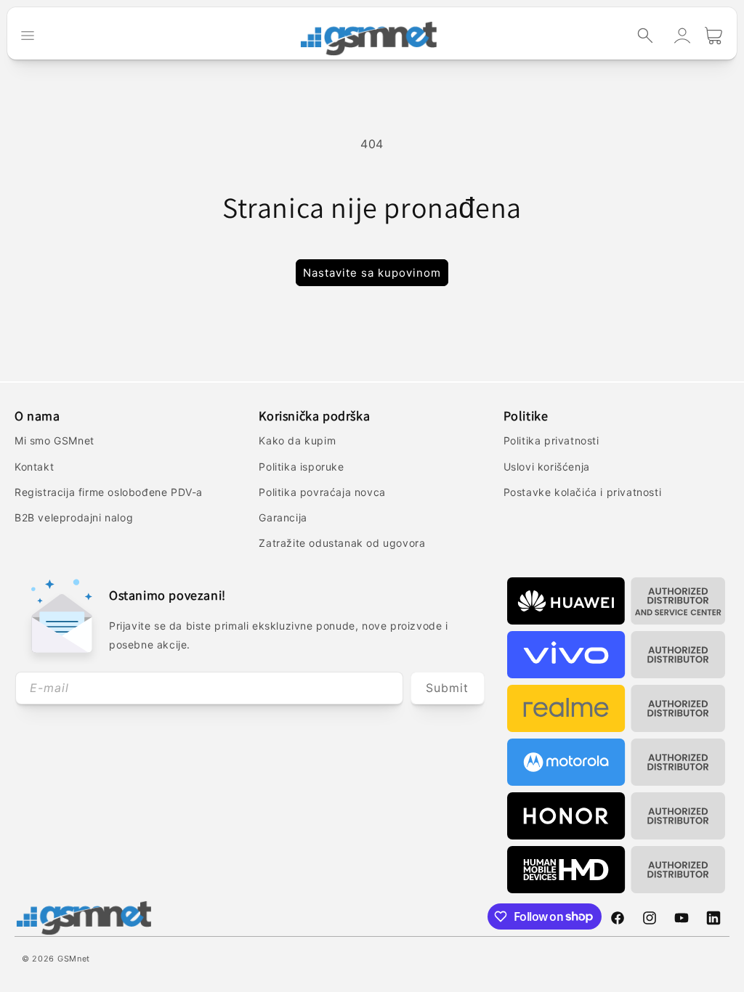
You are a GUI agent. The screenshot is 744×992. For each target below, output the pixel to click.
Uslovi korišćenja (547, 466)
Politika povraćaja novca (322, 492)
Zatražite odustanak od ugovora (342, 543)
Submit (447, 687)
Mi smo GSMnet (54, 440)
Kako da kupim (297, 440)
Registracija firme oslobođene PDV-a (109, 492)
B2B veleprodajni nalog (74, 517)
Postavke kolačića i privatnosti (583, 492)
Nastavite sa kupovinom (372, 273)
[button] (645, 35)
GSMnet (73, 959)
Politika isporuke (301, 466)
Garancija (283, 517)
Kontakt (34, 466)
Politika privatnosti (551, 440)
